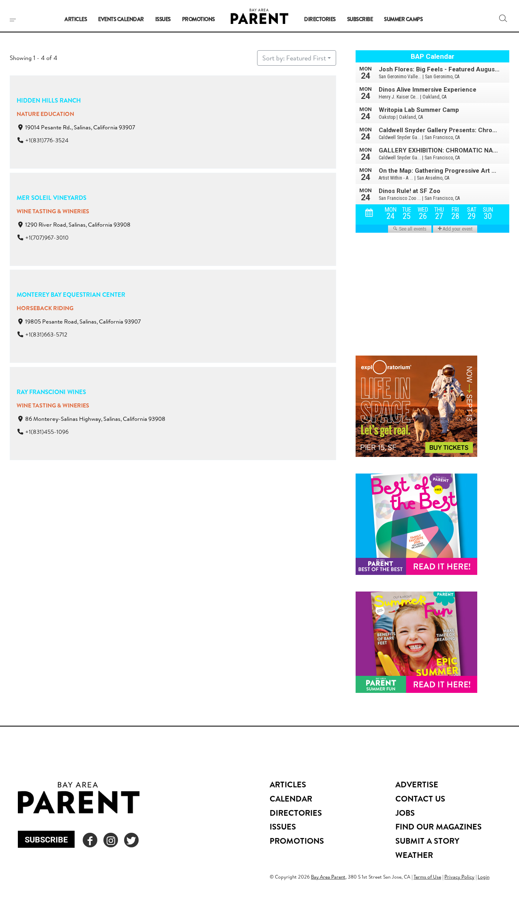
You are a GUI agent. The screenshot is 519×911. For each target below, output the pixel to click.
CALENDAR (291, 798)
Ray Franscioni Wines (51, 392)
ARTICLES (288, 784)
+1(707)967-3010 (47, 238)
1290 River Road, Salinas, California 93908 (78, 225)
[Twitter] (131, 840)
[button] (503, 18)
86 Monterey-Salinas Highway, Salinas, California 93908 (95, 419)
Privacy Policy (459, 876)
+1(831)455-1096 (47, 432)
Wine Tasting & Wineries (53, 211)
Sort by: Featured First (294, 58)
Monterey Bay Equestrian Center (71, 294)
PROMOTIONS (297, 840)
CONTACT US (420, 798)
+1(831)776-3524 (47, 140)
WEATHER (414, 854)
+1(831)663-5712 (46, 335)
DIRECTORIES (296, 812)
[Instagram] (110, 840)
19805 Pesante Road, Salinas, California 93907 (83, 321)
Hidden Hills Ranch (49, 100)
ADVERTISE (416, 784)
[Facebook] (90, 840)
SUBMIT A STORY (427, 840)
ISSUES (283, 826)
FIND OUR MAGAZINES (438, 826)
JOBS (405, 812)
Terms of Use (427, 876)
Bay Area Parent (328, 876)
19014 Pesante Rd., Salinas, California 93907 (80, 127)
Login (483, 876)
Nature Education (45, 114)
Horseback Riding (45, 308)
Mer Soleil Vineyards (51, 197)
